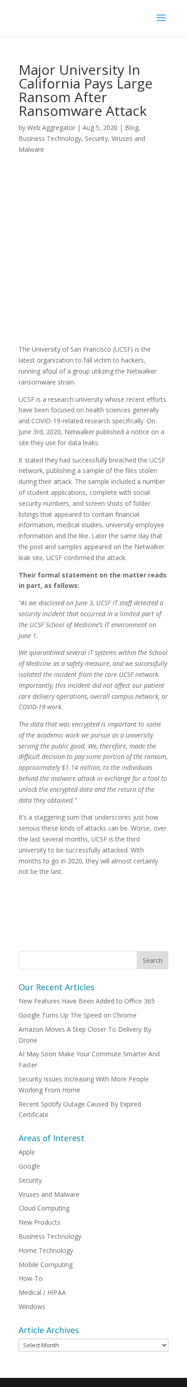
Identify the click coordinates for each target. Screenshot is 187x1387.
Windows (32, 1306)
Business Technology (50, 138)
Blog (131, 127)
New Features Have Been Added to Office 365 (87, 1001)
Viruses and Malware (49, 1194)
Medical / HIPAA (42, 1292)
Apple (27, 1152)
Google (29, 1166)
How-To (31, 1278)
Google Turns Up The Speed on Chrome (78, 1015)
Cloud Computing (44, 1208)
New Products (39, 1222)
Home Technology (46, 1250)
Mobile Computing (46, 1264)
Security (96, 138)
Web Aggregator (51, 127)
